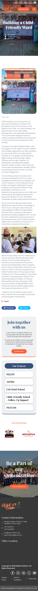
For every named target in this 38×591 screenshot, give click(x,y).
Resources (32, 579)
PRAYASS (11, 407)
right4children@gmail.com (13, 535)
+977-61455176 (9, 527)
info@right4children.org (12, 533)
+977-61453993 (9, 529)
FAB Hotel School (15, 389)
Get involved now (19, 486)
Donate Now (23, 9)
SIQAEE (10, 374)
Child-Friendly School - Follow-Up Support (18, 398)
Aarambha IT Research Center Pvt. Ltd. (22, 588)
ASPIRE (10, 381)
